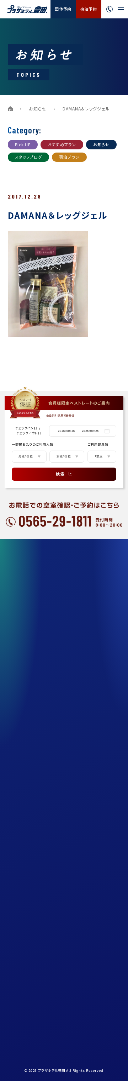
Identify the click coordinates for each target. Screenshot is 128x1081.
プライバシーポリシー (39, 789)
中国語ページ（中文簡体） (43, 837)
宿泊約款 (27, 805)
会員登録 (27, 900)
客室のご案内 (31, 598)
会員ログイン (31, 916)
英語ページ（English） (40, 821)
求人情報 (27, 773)
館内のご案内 (31, 662)
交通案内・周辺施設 (37, 678)
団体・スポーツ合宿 (37, 710)
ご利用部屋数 (97, 444)
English (104, 959)
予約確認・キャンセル (38, 932)
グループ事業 (31, 757)
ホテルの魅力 (31, 582)
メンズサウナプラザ (37, 630)
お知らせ (38, 108)
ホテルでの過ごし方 (37, 694)
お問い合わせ (31, 868)
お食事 (25, 614)
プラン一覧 (29, 566)
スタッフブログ (28, 157)
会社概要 (27, 741)
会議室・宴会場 (33, 725)
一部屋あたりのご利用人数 (32, 444)
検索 (60, 474)
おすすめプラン (62, 144)
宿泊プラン (69, 157)
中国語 (102, 967)
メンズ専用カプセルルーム (43, 646)
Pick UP (23, 144)
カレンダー (29, 884)
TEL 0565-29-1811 (34, 1013)
